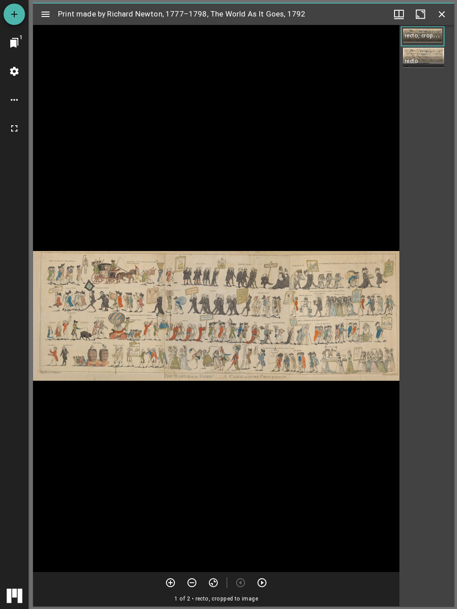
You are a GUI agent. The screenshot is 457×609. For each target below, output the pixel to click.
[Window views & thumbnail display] (399, 14)
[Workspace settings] (14, 71)
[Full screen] (14, 128)
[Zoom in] (170, 582)
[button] (422, 36)
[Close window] (442, 14)
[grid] (426, 315)
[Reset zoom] (213, 582)
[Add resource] (14, 14)
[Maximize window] (420, 14)
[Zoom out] (192, 582)
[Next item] (262, 582)
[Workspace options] (14, 100)
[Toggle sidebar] (45, 14)
